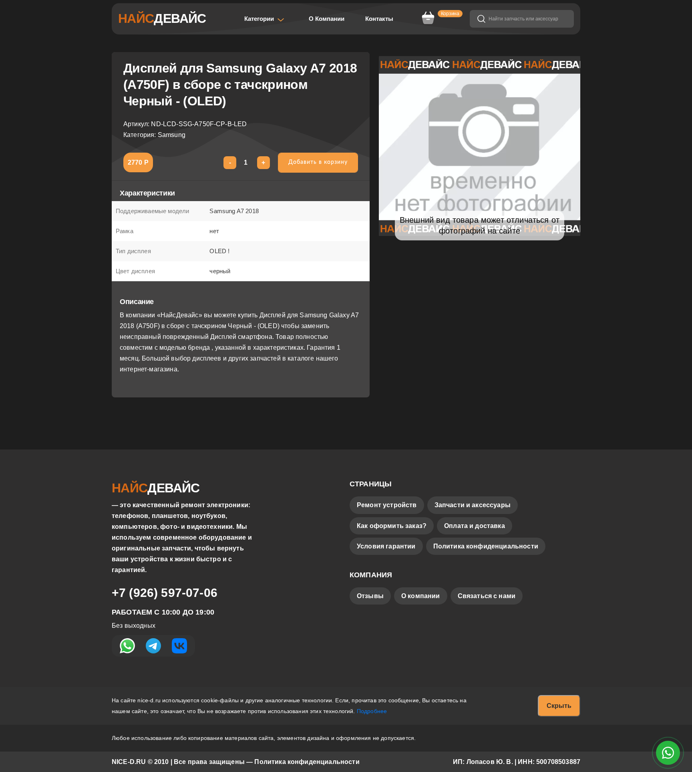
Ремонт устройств (387, 505)
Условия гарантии (386, 546)
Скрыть (559, 705)
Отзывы (370, 596)
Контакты (379, 18)
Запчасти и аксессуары (473, 505)
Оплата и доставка (474, 525)
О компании (420, 596)
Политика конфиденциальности (485, 546)
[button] (264, 19)
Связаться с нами (487, 596)
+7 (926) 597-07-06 (164, 592)
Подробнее (372, 711)
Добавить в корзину (318, 162)
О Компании (326, 18)
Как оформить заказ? (391, 525)
